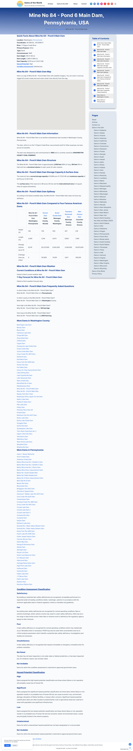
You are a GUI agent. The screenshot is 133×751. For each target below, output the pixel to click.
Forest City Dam (22, 365)
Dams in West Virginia (101, 263)
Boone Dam (21, 330)
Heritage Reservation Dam (26, 563)
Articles (50, 4)
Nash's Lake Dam (23, 399)
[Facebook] (94, 4)
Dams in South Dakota (101, 244)
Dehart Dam (21, 520)
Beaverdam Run (22, 486)
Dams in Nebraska (100, 202)
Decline (15, 745)
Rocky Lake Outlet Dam (25, 420)
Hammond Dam (22, 560)
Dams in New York (100, 215)
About (75, 4)
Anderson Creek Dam (24, 459)
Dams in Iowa (98, 170)
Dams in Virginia (99, 258)
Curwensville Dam (23, 515)
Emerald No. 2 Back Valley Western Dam (31, 526)
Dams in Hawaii (99, 159)
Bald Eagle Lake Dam (24, 325)
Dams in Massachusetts (102, 186)
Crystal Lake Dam (23, 507)
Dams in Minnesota (100, 191)
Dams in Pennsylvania (101, 234)
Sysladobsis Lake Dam (25, 428)
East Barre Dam (22, 359)
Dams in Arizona (99, 135)
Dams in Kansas (99, 173)
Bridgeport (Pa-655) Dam (26, 489)
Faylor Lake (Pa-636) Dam (26, 534)
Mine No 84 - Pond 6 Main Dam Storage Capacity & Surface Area (104, 65)
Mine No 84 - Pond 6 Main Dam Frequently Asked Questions (103, 90)
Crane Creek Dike (23, 349)
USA (52, 29)
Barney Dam (21, 327)
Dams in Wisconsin (100, 266)
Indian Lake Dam (22, 574)
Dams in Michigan (100, 189)
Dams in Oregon (99, 231)
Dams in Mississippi (101, 194)
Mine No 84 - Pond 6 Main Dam (27, 389)
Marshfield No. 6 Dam (24, 383)
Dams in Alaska (99, 133)
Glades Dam (21, 547)
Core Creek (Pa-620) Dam (26, 497)
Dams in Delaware (100, 149)
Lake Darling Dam (23, 373)
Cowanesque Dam (23, 499)
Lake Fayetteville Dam (24, 375)
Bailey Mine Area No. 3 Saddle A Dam (30, 462)
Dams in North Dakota (101, 223)
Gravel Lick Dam (22, 552)
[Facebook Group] (98, 4)
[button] (51, 290)
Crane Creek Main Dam (25, 351)
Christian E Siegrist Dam (25, 491)
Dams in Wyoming (100, 268)
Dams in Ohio (98, 226)
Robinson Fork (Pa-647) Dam (27, 415)
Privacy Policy (97, 274)
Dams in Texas (99, 250)
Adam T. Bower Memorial (25, 454)
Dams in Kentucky (100, 175)
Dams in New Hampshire (102, 207)
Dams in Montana (100, 199)
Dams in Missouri (100, 197)
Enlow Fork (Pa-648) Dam (26, 362)
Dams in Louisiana (100, 178)
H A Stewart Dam (23, 558)
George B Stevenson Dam (26, 544)
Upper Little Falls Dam (24, 434)
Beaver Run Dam (22, 483)
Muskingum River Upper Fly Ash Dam (30, 396)
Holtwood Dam (22, 568)
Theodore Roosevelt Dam (68, 214)
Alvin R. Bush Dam (23, 457)
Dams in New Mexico (101, 213)
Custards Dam (22, 518)
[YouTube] (105, 4)
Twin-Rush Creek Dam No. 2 (26, 431)
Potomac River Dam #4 (25, 410)
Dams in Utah (98, 252)
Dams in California (100, 141)
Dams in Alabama (100, 130)
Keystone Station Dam (24, 584)
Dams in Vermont (100, 255)
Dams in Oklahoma (100, 229)
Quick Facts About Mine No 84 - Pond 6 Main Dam (104, 44)
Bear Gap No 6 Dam (23, 481)
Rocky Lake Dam (22, 418)
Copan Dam (21, 343)
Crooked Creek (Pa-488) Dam (27, 502)
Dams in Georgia (99, 154)
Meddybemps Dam (23, 386)
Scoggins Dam (22, 423)
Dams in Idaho (99, 162)
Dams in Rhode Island (101, 239)
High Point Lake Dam (24, 566)
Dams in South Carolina (102, 242)
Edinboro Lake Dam (23, 523)
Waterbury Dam (22, 439)
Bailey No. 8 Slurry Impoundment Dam (30, 478)
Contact (84, 4)
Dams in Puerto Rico (101, 236)
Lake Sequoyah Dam (24, 378)
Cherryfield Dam (22, 338)
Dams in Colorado (100, 143)
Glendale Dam (22, 550)
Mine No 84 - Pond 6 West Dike (27, 391)
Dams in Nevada (99, 205)
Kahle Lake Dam (22, 579)
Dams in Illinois (99, 165)
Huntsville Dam (22, 571)
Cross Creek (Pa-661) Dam (26, 354)
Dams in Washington (101, 260)
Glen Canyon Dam (79, 214)
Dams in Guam (99, 157)
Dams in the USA (62, 4)
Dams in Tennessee (100, 247)
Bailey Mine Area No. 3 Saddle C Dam (30, 465)
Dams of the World (33, 3)
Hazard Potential (23, 64)
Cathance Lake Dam (24, 333)
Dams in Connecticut (101, 146)
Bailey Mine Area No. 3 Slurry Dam (29, 467)
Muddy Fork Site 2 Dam (25, 394)
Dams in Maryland (100, 183)
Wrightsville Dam (23, 447)
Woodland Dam (22, 444)
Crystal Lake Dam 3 (23, 512)
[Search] (115, 4)
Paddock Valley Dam (24, 402)
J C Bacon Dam (22, 576)
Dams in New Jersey (101, 210)
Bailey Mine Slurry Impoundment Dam (30, 470)
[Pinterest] (112, 4)
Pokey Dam (21, 407)
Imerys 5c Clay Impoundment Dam (29, 370)
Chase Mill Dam (22, 335)
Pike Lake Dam (22, 404)
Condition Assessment (25, 66)
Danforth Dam (22, 357)
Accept (7, 745)
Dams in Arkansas (100, 138)
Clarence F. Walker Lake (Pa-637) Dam (30, 494)
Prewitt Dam (21, 412)
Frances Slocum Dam (24, 539)
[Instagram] (101, 4)
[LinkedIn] (91, 4)
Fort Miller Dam (22, 367)
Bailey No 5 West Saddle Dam (27, 475)
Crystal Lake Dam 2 (23, 510)
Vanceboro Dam (22, 436)
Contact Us (96, 125)
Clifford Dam (21, 341)
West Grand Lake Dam (24, 442)
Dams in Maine (99, 181)
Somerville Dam (22, 426)
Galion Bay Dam (22, 542)
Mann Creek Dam (23, 381)
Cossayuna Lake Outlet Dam (27, 346)
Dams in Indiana (99, 167)
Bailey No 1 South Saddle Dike (27, 473)
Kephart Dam (21, 582)
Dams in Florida (99, 151)
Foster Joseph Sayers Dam (26, 536)
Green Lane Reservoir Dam (26, 555)
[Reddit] (108, 4)
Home (48, 29)
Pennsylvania (59, 29)
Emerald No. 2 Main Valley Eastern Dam (30, 528)
